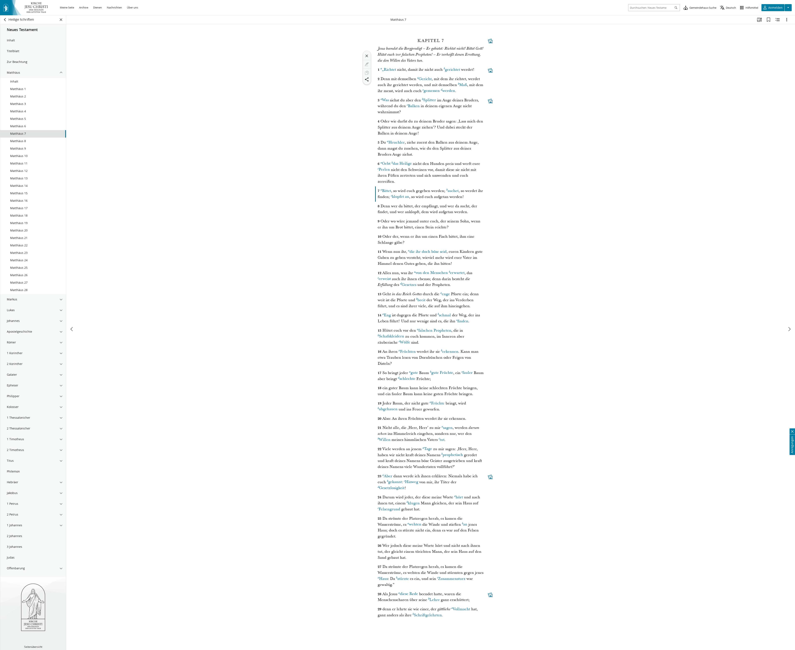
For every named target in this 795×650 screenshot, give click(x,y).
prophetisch (453, 455)
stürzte (403, 578)
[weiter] (789, 329)
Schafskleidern (391, 336)
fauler (468, 372)
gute (414, 372)
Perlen (384, 169)
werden (448, 91)
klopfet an (400, 196)
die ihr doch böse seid (428, 251)
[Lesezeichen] (768, 19)
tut (442, 439)
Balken (414, 106)
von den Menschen (432, 273)
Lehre (434, 599)
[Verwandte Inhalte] (777, 19)
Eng (387, 315)
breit (421, 300)
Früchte (437, 403)
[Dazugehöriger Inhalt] (490, 40)
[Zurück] (5, 19)
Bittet (386, 190)
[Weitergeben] (367, 79)
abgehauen (388, 409)
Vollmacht (461, 609)
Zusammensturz (451, 578)
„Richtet (389, 69)
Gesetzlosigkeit (392, 488)
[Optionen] (787, 19)
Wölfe (405, 342)
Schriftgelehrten (428, 615)
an (465, 524)
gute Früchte (442, 372)
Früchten (408, 351)
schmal (445, 315)
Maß (463, 85)
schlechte (407, 378)
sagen (448, 427)
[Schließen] (367, 56)
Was (385, 100)
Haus (383, 578)
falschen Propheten (434, 330)
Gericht (425, 79)
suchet (453, 190)
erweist (385, 279)
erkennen (450, 351)
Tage (428, 449)
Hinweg (411, 482)
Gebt (386, 163)
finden (462, 321)
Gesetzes (409, 284)
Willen (384, 439)
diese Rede (409, 594)
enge (446, 294)
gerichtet (452, 69)
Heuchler (396, 142)
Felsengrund (389, 509)
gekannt (395, 482)
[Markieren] (367, 64)
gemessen (432, 91)
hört (459, 497)
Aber (388, 476)
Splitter (429, 100)
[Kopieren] (367, 73)
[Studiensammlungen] (759, 19)
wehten (415, 524)
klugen (414, 503)
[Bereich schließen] (61, 19)
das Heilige (402, 163)
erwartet (457, 273)
